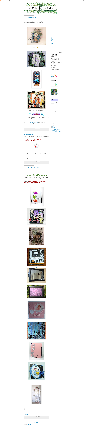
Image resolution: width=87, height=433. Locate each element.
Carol (36, 226)
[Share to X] (37, 128)
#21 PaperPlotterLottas (36, 69)
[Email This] (35, 128)
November (53, 127)
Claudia (52, 38)
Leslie (36, 361)
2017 (52, 124)
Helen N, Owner (53, 44)
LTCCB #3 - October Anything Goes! (32, 167)
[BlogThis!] (36, 128)
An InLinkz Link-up (26, 414)
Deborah (52, 39)
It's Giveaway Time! (28, 134)
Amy (36, 186)
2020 (52, 121)
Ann (36, 207)
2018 (52, 123)
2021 (52, 120)
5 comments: (33, 416)
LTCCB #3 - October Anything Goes (33, 122)
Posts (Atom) (29, 424)
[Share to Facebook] (38, 128)
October (53, 128)
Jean (36, 300)
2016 (52, 125)
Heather (36, 267)
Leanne (52, 45)
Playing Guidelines (53, 20)
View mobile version (36, 422)
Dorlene (52, 41)
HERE (34, 19)
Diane (51, 40)
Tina (36, 384)
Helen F (52, 43)
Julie (36, 320)
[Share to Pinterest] (39, 128)
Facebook (41, 118)
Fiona (51, 42)
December (53, 126)
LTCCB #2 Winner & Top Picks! (31, 17)
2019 (52, 122)
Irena (36, 284)
